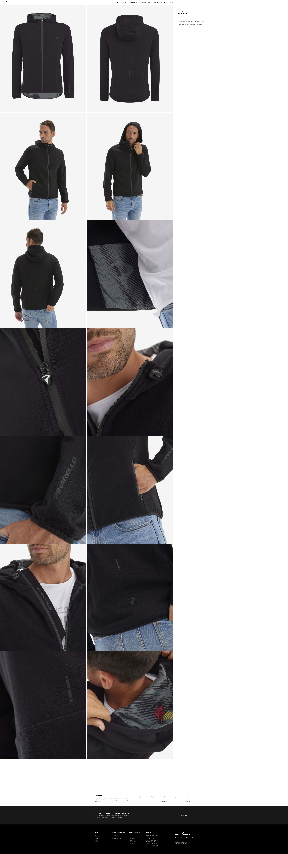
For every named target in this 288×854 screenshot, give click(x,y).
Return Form (150, 838)
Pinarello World (134, 832)
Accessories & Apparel (118, 832)
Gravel (97, 837)
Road (96, 835)
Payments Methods (151, 843)
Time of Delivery (151, 841)
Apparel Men (115, 837)
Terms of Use (150, 837)
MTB (96, 840)
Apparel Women (116, 838)
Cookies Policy (184, 843)
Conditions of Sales (152, 835)
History (131, 840)
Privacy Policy (177, 843)
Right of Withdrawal (152, 840)
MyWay (96, 841)
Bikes (96, 832)
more (179, 16)
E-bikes (97, 838)
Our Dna (131, 838)
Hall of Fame (132, 841)
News (130, 835)
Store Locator (133, 837)
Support (148, 832)
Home (179, 11)
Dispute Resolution (152, 845)
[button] (275, 2)
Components (116, 835)
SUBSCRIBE (184, 815)
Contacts (132, 843)
